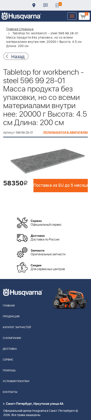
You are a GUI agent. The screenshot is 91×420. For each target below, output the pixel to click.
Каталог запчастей (17, 327)
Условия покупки (16, 381)
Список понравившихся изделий (57, 5)
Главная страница (20, 29)
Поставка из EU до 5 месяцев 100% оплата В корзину (60, 185)
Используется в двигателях (65, 132)
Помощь (9, 371)
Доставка (34, 5)
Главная (9, 306)
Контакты (45, 5)
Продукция (11, 317)
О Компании (12, 338)
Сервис (8, 360)
